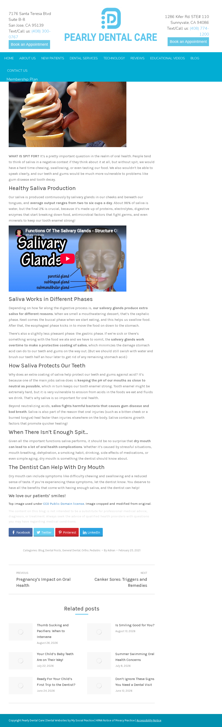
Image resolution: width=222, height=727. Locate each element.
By (109, 550)
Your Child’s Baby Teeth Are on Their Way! (55, 657)
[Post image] (21, 632)
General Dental (71, 550)
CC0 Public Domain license (63, 504)
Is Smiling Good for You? (135, 625)
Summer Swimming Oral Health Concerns (134, 657)
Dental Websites (56, 720)
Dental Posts (53, 550)
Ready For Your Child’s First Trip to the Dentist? (56, 682)
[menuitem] (9, 58)
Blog (41, 550)
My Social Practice (82, 720)
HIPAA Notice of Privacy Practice (115, 720)
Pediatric (95, 550)
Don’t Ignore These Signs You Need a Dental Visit (134, 682)
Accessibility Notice (149, 720)
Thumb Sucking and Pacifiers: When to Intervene (53, 631)
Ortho (85, 550)
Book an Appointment (29, 44)
